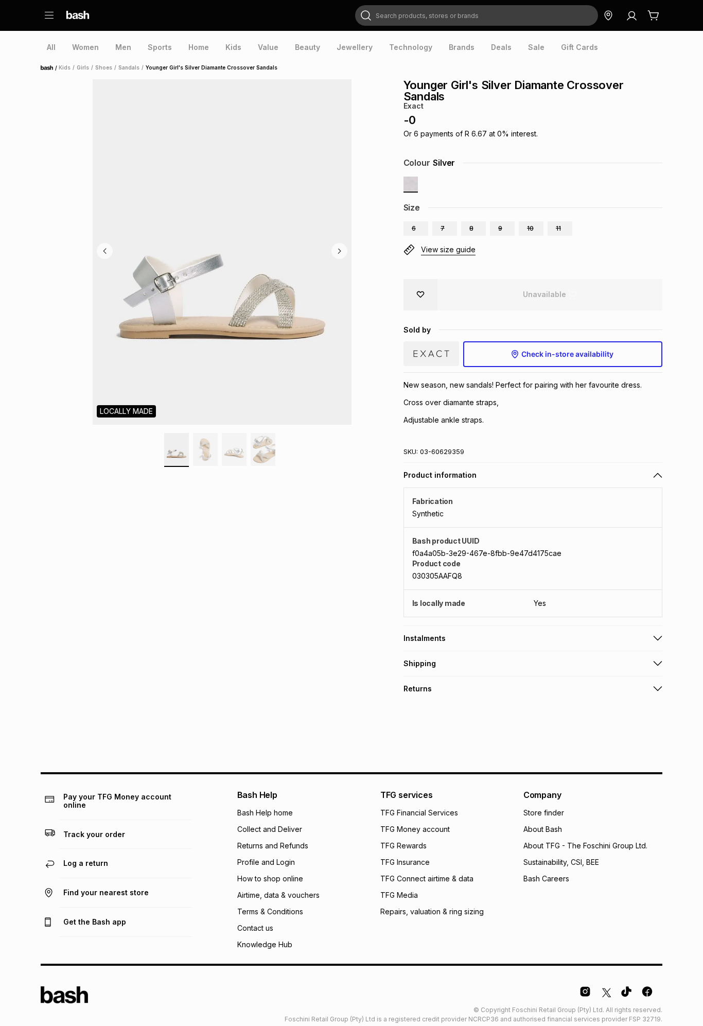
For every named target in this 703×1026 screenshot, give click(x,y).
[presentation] (51, 47)
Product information (440, 475)
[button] (415, 228)
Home (50, 68)
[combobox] (476, 15)
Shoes (103, 67)
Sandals (128, 67)
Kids (65, 67)
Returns (417, 688)
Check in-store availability (567, 354)
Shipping (419, 663)
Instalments (424, 638)
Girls (83, 67)
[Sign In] (631, 15)
